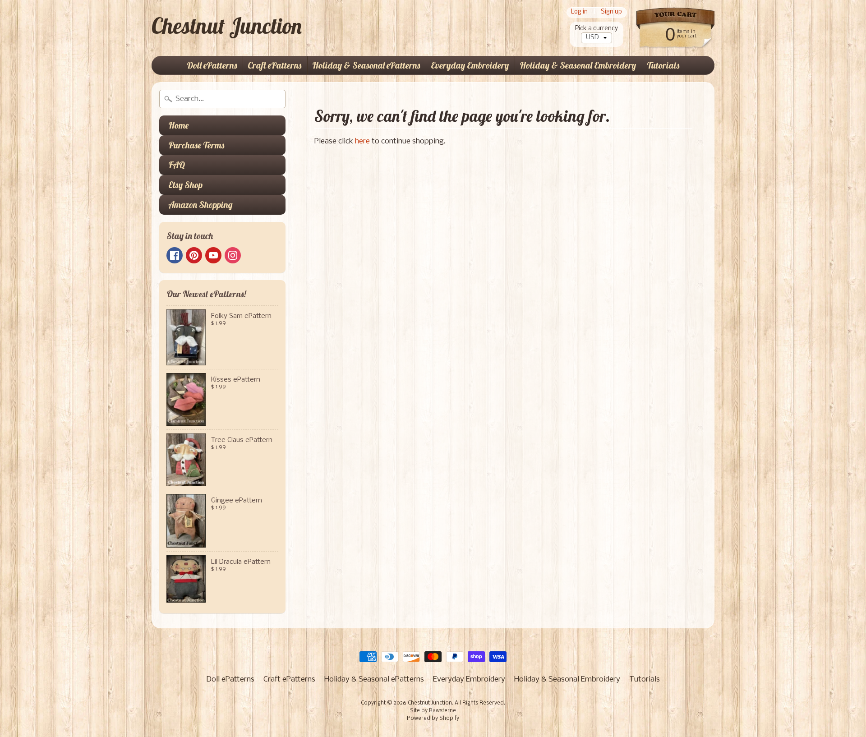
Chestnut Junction (227, 25)
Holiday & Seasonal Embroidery (578, 65)
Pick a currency (596, 28)
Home (178, 125)
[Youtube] (213, 255)
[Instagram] (233, 255)
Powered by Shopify (433, 718)
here (362, 141)
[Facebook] (174, 255)
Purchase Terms (196, 145)
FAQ (176, 164)
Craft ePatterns (274, 65)
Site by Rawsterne (433, 711)
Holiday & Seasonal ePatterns (366, 65)
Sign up (611, 12)
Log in (579, 12)
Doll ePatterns (212, 65)
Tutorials (663, 65)
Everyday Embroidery (470, 65)
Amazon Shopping (200, 204)
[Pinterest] (194, 255)
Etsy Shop (185, 184)
